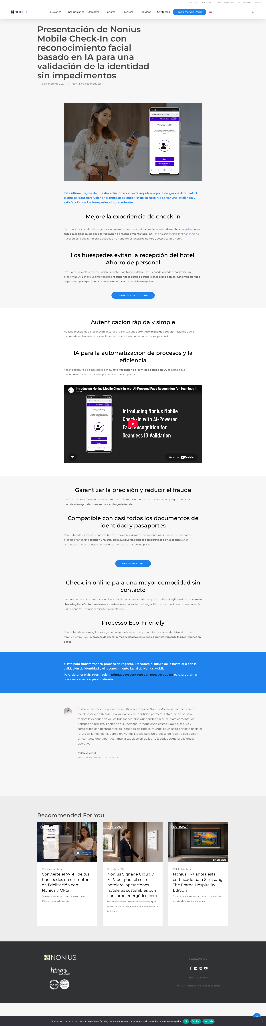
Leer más (208, 1021)
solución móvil (121, 193)
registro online (191, 229)
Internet (49, 826)
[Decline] (262, 1021)
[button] (133, 295)
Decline (195, 1021)
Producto (96, 83)
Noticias (84, 83)
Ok (186, 1021)
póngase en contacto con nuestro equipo (142, 674)
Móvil (75, 83)
